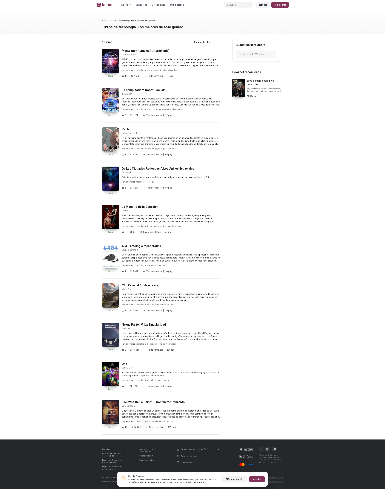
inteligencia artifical (167, 148)
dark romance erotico (156, 226)
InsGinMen (127, 94)
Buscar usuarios (146, 460)
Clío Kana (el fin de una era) (140, 285)
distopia (139, 421)
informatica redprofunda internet (167, 109)
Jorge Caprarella (130, 250)
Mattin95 (126, 289)
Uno (124, 364)
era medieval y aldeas (164, 304)
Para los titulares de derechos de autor (111, 454)
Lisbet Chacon (253, 84)
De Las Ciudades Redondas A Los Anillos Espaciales (158, 168)
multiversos (171, 344)
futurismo (161, 265)
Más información (234, 479)
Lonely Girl (127, 368)
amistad (150, 304)
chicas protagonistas (164, 421)
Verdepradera (129, 406)
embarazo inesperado (270, 89)
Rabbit (126, 129)
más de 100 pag (174, 226)
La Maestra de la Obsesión (140, 207)
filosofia (140, 182)
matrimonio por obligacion (271, 91)
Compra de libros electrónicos (147, 450)
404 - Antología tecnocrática (141, 246)
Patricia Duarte (129, 54)
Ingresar (262, 4)
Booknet (105, 21)
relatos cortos (153, 70)
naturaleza (151, 380)
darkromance (252, 91)
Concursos (141, 4)
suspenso (151, 265)
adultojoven (141, 148)
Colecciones (158, 4)
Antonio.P (126, 172)
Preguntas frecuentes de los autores (112, 468)
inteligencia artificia (169, 70)
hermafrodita (163, 380)
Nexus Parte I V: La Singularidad (144, 324)
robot (149, 109)
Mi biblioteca (177, 4)
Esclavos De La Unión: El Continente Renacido (153, 402)
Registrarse (280, 4)
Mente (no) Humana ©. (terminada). (146, 51)
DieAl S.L (126, 328)
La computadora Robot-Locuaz (143, 90)
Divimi (125, 210)
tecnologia (141, 70)
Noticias (106, 449)
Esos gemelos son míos (260, 80)
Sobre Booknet (146, 456)
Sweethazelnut (129, 133)
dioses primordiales (156, 344)
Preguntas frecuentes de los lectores (112, 461)
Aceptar (257, 479)
